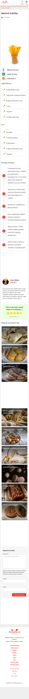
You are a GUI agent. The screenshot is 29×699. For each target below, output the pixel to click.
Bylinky (14, 652)
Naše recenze (14, 648)
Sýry (14, 660)
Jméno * (5, 578)
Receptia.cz (3, 6)
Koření (14, 655)
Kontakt (14, 671)
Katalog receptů (14, 645)
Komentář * (6, 554)
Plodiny (14, 650)
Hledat (22, 4)
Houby (14, 657)
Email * (4, 587)
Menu (26, 4)
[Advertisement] (14, 31)
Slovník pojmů (14, 664)
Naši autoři (14, 676)
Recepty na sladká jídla (17, 6)
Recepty (9, 6)
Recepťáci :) (13, 282)
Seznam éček (14, 662)
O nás (14, 673)
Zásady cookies (14, 668)
